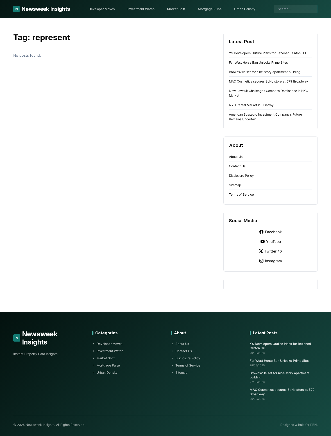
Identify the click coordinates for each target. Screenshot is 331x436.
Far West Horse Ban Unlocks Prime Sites (258, 62)
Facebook (273, 232)
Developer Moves (102, 9)
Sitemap (235, 185)
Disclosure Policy (241, 175)
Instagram (273, 261)
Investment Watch (140, 9)
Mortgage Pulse (210, 9)
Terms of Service (241, 194)
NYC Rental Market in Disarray (251, 105)
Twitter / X (273, 251)
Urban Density (244, 9)
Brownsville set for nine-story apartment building (264, 72)
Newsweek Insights (42, 9)
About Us (236, 157)
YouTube (273, 241)
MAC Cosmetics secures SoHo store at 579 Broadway (268, 81)
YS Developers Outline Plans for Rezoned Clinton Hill (267, 53)
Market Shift (176, 9)
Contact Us (237, 166)
